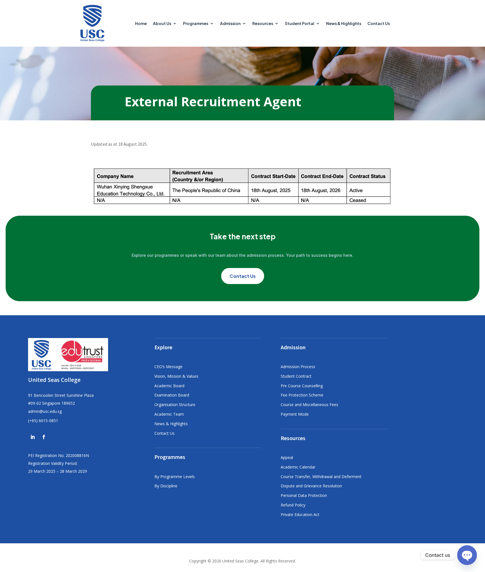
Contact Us (378, 23)
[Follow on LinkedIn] (32, 437)
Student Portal (299, 23)
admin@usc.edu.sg (45, 411)
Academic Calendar (298, 467)
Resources (262, 23)
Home (141, 23)
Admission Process (298, 366)
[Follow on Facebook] (43, 437)
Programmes (195, 23)
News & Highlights (343, 23)
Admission (230, 23)
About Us (162, 23)
